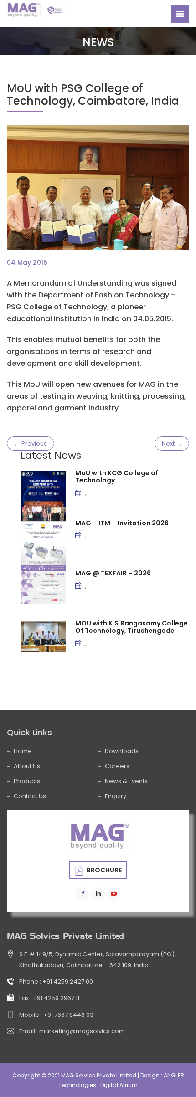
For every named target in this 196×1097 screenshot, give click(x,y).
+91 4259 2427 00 (67, 981)
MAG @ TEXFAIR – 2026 (113, 573)
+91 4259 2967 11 (56, 998)
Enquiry (115, 796)
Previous (30, 443)
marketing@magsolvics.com (82, 1031)
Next (172, 443)
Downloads (122, 751)
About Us (27, 766)
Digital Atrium (119, 1085)
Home (23, 751)
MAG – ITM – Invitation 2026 (122, 523)
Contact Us (30, 796)
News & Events (126, 781)
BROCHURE (103, 870)
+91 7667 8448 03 (68, 1014)
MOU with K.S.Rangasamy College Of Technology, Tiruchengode (131, 627)
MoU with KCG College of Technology (116, 476)
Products (27, 781)
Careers (117, 766)
